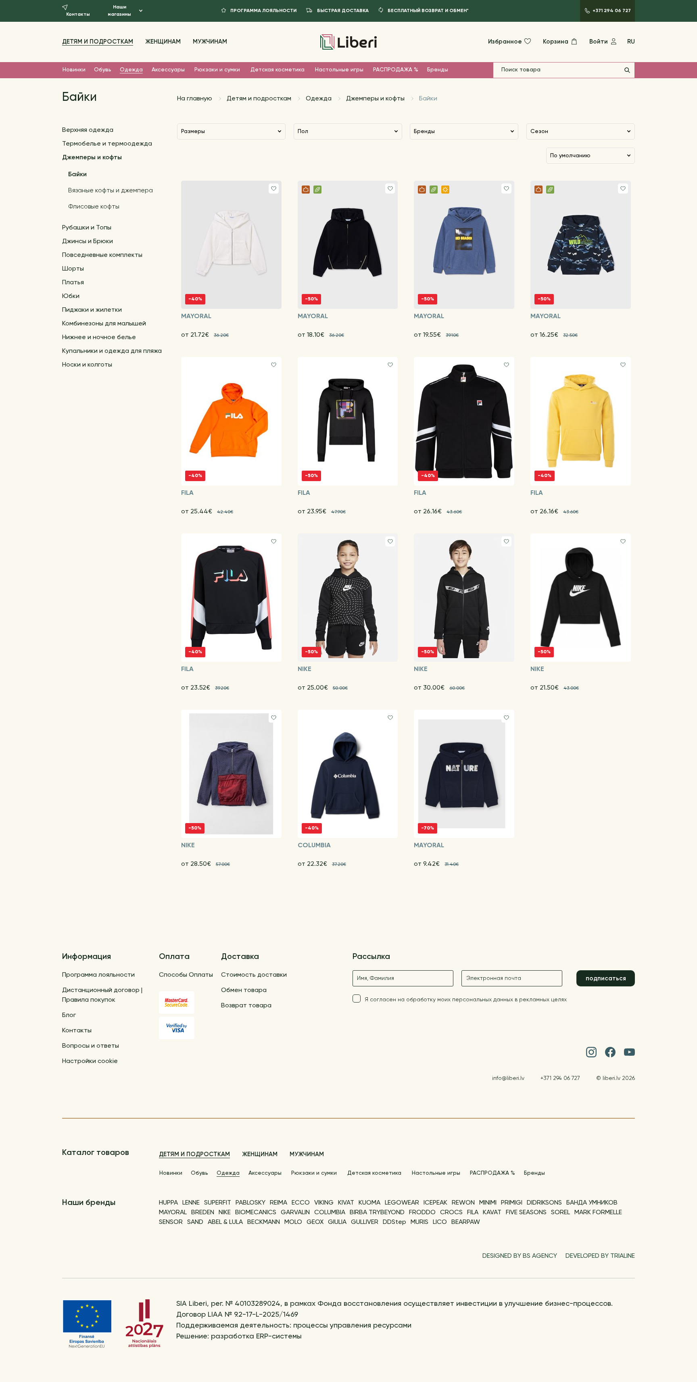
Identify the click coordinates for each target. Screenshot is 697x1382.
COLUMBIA (329, 1212)
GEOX (315, 1222)
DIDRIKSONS (544, 1203)
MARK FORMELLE (598, 1212)
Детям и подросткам (97, 42)
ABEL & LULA (225, 1222)
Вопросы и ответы (90, 1046)
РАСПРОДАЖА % (395, 70)
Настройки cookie (90, 1061)
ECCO (301, 1203)
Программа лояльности (98, 975)
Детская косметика (277, 70)
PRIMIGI (511, 1203)
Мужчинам (210, 42)
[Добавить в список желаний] (274, 188)
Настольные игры (339, 70)
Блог (69, 1015)
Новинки (74, 70)
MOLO (293, 1222)
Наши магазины (119, 11)
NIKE (225, 1212)
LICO (440, 1222)
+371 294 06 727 (560, 1078)
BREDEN (202, 1212)
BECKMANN (263, 1222)
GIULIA (337, 1222)
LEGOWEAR (402, 1203)
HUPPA (168, 1203)
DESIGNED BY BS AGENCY (519, 1256)
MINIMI (488, 1203)
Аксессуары (168, 70)
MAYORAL (173, 1212)
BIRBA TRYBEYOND (377, 1212)
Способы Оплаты (186, 975)
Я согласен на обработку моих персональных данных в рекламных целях (466, 1000)
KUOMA (369, 1203)
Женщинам (163, 42)
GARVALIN (295, 1212)
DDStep (394, 1222)
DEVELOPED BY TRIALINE (600, 1256)
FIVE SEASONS (526, 1212)
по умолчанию (570, 155)
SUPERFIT (217, 1203)
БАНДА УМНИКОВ (592, 1203)
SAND (195, 1222)
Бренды (437, 70)
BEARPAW (465, 1222)
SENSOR (171, 1222)
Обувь (102, 70)
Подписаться (606, 979)
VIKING (324, 1203)
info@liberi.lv (508, 1078)
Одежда (131, 70)
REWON (463, 1203)
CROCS (451, 1212)
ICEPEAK (435, 1203)
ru (631, 42)
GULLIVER (364, 1222)
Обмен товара (244, 990)
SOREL (560, 1212)
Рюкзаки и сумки (217, 70)
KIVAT (346, 1203)
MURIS (419, 1222)
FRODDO (422, 1212)
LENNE (191, 1203)
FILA (472, 1212)
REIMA (278, 1203)
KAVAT (492, 1212)
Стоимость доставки (254, 975)
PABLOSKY (250, 1203)
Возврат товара (246, 1006)
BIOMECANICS (255, 1212)
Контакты (77, 1031)
